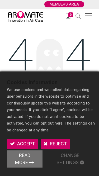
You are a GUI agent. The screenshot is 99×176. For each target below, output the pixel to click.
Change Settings (68, 159)
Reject (58, 143)
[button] (78, 16)
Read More (22, 159)
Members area (64, 4)
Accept (25, 143)
